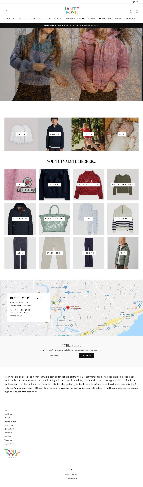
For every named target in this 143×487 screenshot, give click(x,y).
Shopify (74, 478)
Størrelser (7, 436)
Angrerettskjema (10, 444)
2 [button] (71, 98)
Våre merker (8, 440)
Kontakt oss (8, 414)
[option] (71, 25)
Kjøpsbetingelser (10, 429)
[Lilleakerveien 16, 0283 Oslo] (71, 308)
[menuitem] (10, 19)
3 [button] (73, 99)
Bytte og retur (9, 425)
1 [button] (69, 99)
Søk (5, 410)
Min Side (7, 418)
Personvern (8, 432)
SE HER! (71, 76)
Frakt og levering (10, 421)
